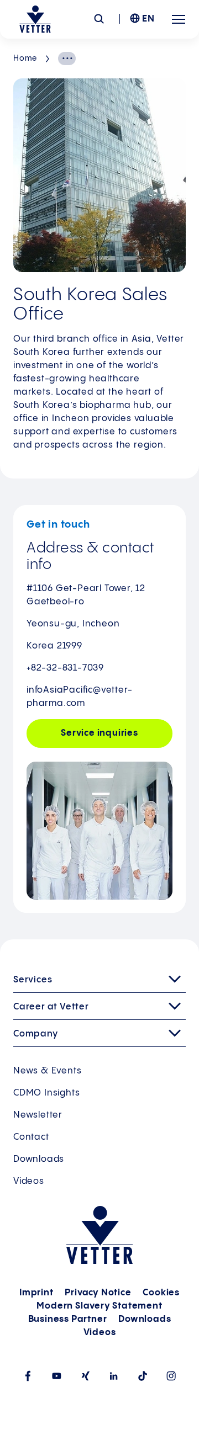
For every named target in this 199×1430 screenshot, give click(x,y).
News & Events (47, 1071)
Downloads (38, 1159)
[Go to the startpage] (35, 19)
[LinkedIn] (113, 1375)
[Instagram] (171, 1375)
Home (25, 58)
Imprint (36, 1293)
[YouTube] (56, 1375)
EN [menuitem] (148, 19)
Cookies (161, 1293)
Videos (28, 1181)
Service (99, 733)
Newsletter (37, 1115)
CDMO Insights (46, 1093)
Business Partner (67, 1319)
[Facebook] (27, 1375)
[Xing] (85, 1375)
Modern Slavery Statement (99, 1306)
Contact (31, 1137)
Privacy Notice (98, 1293)
